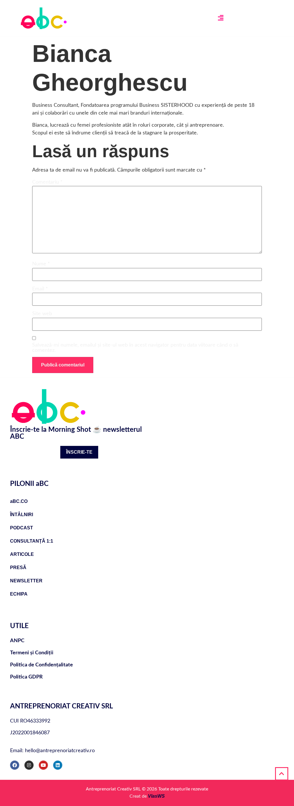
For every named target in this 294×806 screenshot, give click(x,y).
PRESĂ (18, 567)
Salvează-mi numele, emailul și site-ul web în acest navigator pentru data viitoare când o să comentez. (135, 348)
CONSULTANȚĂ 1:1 (31, 541)
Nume (41, 264)
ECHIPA (19, 594)
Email (40, 289)
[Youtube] (43, 765)
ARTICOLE (22, 554)
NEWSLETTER (26, 580)
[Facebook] (14, 765)
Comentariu (47, 182)
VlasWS (156, 796)
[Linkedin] (57, 765)
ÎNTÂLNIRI (21, 514)
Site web (42, 313)
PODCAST (21, 527)
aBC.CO (19, 501)
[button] (220, 18)
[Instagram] (29, 765)
